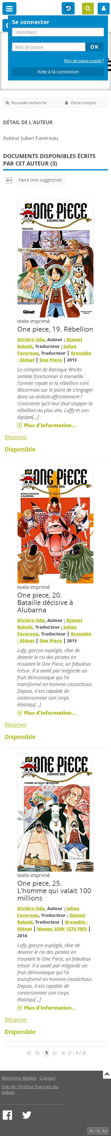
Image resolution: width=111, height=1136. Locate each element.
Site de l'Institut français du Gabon (30, 1089)
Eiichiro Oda (31, 339)
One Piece (50, 360)
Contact (48, 1078)
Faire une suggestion (40, 180)
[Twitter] (26, 1115)
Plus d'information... (50, 425)
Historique (68, 8)
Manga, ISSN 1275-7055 (62, 929)
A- (92, 1131)
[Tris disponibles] (9, 180)
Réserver (16, 437)
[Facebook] (7, 1115)
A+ (105, 1131)
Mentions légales (19, 1078)
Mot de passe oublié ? (84, 60)
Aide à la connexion (58, 71)
